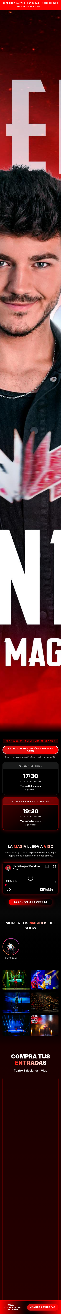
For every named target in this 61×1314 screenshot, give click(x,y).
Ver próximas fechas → (30, 7)
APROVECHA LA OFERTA (30, 902)
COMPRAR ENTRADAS (42, 1307)
